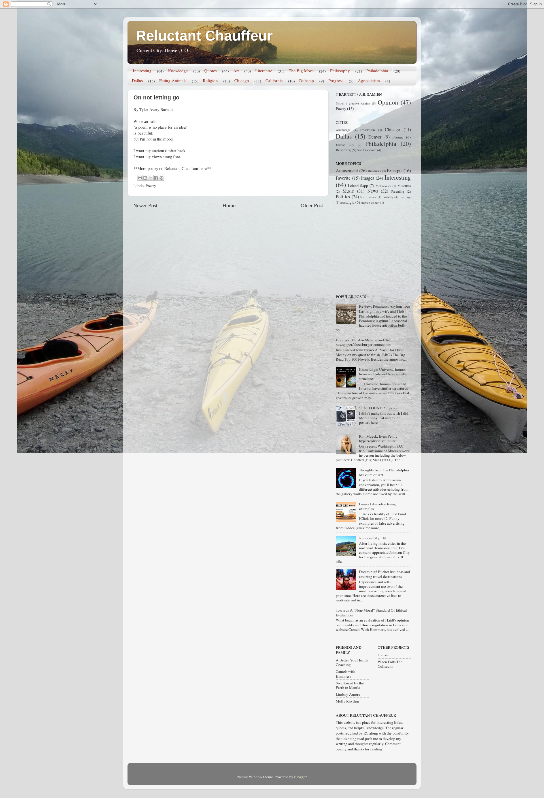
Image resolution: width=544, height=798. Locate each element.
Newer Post (145, 205)
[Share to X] (151, 178)
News (372, 191)
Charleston (367, 129)
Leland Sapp (358, 185)
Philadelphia (377, 70)
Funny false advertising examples (377, 506)
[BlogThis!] (145, 178)
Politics (343, 196)
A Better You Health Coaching (352, 662)
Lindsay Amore (348, 694)
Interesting (142, 70)
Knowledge (178, 70)
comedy (388, 197)
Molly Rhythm (347, 701)
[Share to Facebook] (156, 178)
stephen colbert (370, 203)
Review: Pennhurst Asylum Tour (384, 306)
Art (236, 70)
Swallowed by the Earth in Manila (350, 685)
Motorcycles (383, 186)
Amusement (347, 170)
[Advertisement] (371, 249)
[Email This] (140, 178)
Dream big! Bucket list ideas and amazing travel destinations (384, 574)
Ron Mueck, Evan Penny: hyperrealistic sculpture (379, 438)
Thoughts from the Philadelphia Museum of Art (384, 472)
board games (368, 197)
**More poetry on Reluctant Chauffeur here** (172, 168)
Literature (263, 70)
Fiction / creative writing (353, 103)
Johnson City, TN (372, 537)
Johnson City (345, 145)
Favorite (343, 178)
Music (348, 191)
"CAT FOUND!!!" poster (379, 407)
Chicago (241, 80)
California (274, 80)
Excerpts (394, 170)
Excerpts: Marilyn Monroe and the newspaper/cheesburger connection (363, 342)
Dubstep (306, 80)
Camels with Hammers (345, 673)
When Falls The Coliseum (390, 664)
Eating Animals (172, 80)
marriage (405, 197)
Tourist (383, 654)
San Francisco (366, 150)
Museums (404, 185)
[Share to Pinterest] (161, 178)
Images (367, 178)
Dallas (137, 80)
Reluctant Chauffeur (204, 36)
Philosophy (340, 70)
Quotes (210, 70)
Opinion (388, 102)
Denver (374, 137)
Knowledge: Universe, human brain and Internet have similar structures (383, 374)
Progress (335, 80)
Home (228, 205)
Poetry (151, 185)
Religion (210, 80)
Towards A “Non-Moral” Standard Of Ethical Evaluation (371, 612)
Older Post (312, 205)
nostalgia (347, 202)
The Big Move (301, 70)
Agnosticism (369, 80)
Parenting (397, 191)
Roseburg (343, 149)
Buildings (374, 171)
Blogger (300, 776)
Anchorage (343, 129)
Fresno (397, 137)
